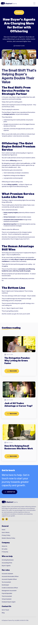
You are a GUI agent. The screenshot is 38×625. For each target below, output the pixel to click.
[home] (9, 3)
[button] (34, 3)
